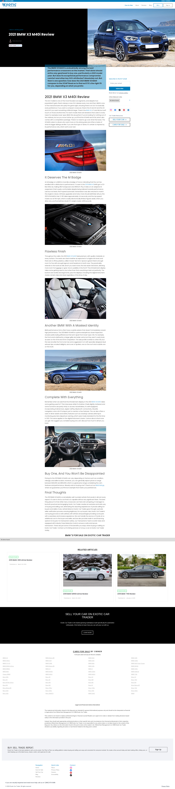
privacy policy (123, 93)
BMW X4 (5, 658)
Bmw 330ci (49, 690)
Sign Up (158, 749)
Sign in (168, 5)
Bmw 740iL (91, 688)
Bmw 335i (91, 690)
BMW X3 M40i (71, 256)
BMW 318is (134, 660)
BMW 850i (6, 671)
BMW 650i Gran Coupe (138, 663)
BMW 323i (48, 660)
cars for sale (81, 651)
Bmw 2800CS (49, 693)
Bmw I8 (90, 685)
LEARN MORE (87, 632)
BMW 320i (91, 660)
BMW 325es (6, 660)
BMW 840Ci (91, 674)
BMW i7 (90, 669)
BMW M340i (49, 671)
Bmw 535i (5, 677)
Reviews (144, 5)
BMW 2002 (91, 693)
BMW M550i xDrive (8, 666)
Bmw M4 (133, 682)
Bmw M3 (5, 685)
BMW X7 (48, 669)
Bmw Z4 (90, 677)
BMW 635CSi (135, 671)
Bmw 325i (5, 693)
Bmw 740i (134, 688)
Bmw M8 (90, 680)
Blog (150, 5)
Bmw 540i (5, 690)
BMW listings (100, 485)
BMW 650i (91, 658)
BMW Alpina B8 (50, 658)
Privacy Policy (166, 786)
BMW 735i (134, 674)
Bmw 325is (134, 690)
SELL (158, 5)
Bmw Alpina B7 (135, 685)
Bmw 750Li (49, 688)
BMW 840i (91, 663)
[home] (9, 5)
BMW (132, 693)
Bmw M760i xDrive (8, 682)
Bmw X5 (48, 680)
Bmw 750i (134, 680)
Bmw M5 (90, 682)
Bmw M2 (48, 685)
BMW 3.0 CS (6, 663)
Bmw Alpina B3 (7, 688)
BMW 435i (91, 666)
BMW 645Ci (49, 674)
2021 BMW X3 (89, 184)
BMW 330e (134, 669)
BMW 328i (134, 658)
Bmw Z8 (48, 677)
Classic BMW (6, 674)
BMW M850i (6, 669)
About (137, 5)
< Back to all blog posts (16, 30)
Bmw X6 (5, 680)
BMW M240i (134, 666)
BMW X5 (89, 110)
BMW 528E (49, 663)
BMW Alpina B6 (50, 666)
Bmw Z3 (133, 677)
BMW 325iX (91, 671)
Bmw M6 (48, 682)
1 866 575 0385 (9, 1)
